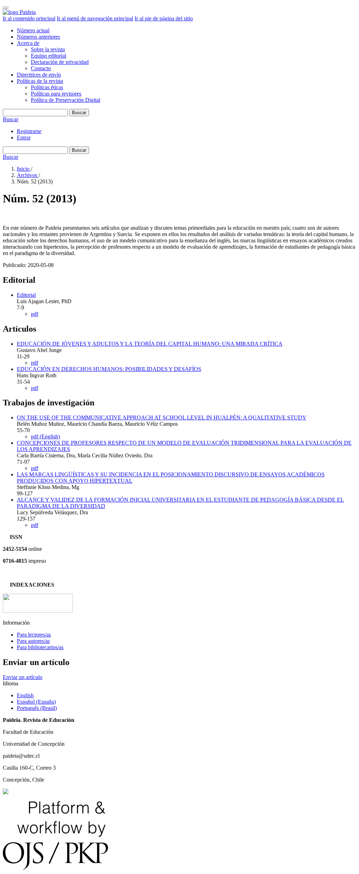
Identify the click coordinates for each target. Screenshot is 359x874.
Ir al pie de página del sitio (164, 18)
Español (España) (36, 702)
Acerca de (28, 43)
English (25, 695)
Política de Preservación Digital (65, 100)
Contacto (41, 68)
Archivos (28, 175)
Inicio (24, 169)
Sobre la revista (48, 49)
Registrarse (29, 131)
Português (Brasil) (37, 708)
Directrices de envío (39, 75)
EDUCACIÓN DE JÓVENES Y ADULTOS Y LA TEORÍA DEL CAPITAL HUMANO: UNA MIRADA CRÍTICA (150, 344)
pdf (34, 314)
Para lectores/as (34, 635)
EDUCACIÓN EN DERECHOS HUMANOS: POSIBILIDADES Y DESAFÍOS (109, 369)
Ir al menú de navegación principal (95, 18)
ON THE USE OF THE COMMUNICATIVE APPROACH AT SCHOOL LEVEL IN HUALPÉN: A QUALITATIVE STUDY (161, 417)
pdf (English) (45, 436)
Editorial (26, 295)
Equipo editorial (48, 56)
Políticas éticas (47, 87)
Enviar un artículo (22, 677)
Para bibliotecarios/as (40, 647)
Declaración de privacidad (60, 62)
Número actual (33, 30)
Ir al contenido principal (29, 18)
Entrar (24, 138)
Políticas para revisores (56, 94)
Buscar (79, 112)
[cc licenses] (5, 792)
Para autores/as (33, 641)
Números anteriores (38, 37)
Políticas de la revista (40, 81)
